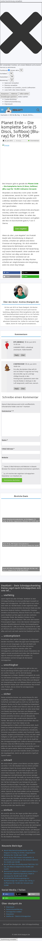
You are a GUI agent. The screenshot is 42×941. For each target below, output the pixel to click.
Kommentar (7, 411)
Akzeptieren (5, 94)
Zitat (23, 355)
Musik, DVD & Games (30, 115)
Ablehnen (14, 94)
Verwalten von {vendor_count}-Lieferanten (19, 88)
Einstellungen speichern (9, 97)
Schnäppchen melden (14, 912)
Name (5, 440)
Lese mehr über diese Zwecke (15, 90)
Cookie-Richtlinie (10, 99)
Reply (17, 355)
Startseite (4, 115)
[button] (21, 33)
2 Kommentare (34, 140)
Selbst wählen (24, 94)
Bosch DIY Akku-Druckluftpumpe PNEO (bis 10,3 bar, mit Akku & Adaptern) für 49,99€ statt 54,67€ (21, 866)
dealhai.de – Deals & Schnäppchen (18, 916)
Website (5, 458)
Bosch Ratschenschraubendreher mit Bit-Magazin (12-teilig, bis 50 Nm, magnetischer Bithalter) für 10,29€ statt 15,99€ (21, 521)
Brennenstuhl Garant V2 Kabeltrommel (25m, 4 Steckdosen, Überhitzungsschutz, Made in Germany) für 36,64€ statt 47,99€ (20, 873)
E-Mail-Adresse (8, 449)
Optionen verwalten (11, 83)
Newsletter (10, 914)
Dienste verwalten (10, 85)
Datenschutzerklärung (12, 102)
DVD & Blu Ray (15, 115)
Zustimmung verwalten (8, 939)
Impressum (8, 104)
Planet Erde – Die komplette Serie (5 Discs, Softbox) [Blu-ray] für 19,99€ (20, 129)
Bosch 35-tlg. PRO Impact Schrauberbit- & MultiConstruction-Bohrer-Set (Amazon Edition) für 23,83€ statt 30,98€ (21, 545)
